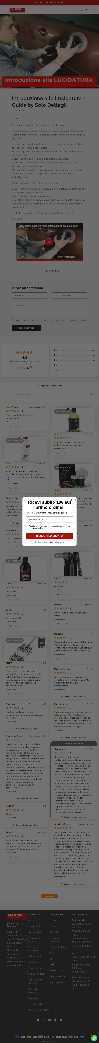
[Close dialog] (73, 500)
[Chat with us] (94, 1038)
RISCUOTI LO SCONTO (49, 536)
